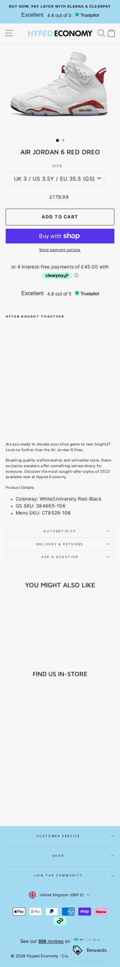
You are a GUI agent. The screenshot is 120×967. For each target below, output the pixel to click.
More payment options (60, 249)
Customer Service (58, 836)
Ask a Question (60, 557)
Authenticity (60, 531)
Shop (58, 855)
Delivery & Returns (60, 544)
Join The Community (58, 875)
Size (58, 166)
